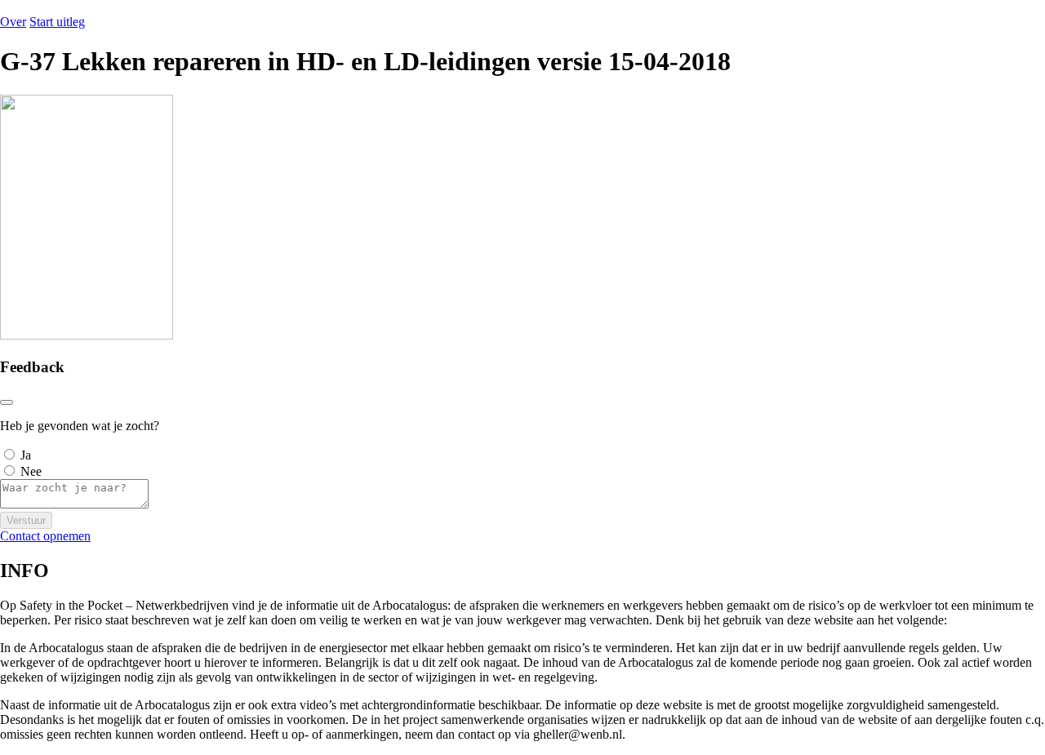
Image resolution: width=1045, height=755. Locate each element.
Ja (25, 455)
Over (13, 22)
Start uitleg (57, 22)
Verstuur (26, 520)
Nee (31, 471)
